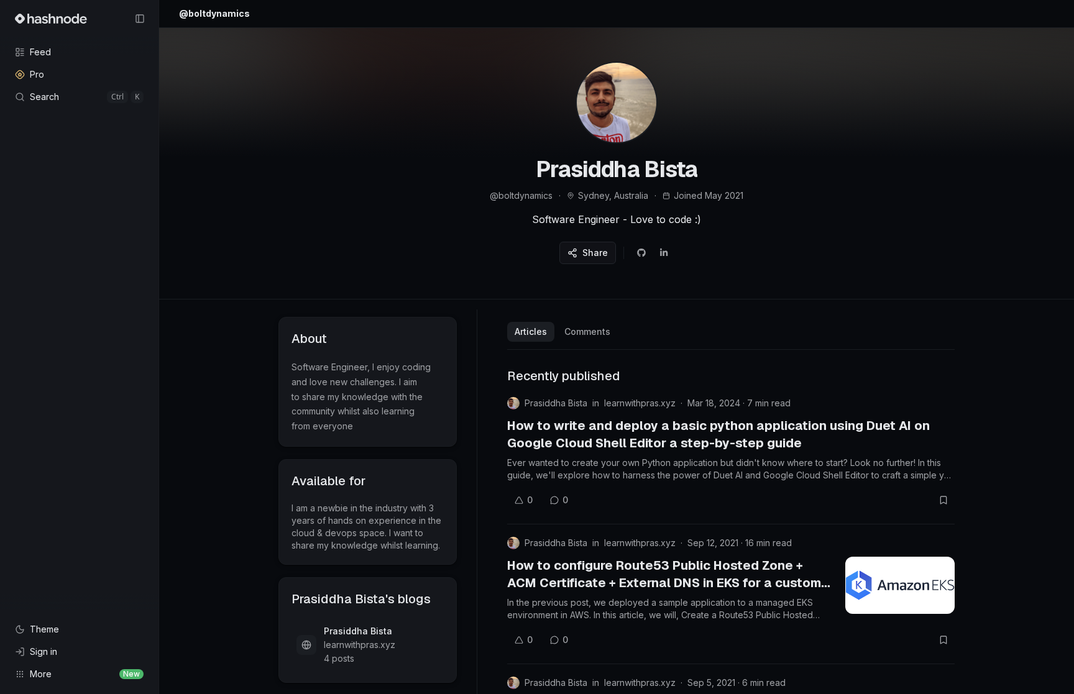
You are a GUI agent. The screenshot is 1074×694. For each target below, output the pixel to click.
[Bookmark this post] (943, 500)
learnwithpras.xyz (640, 403)
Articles (531, 331)
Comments (587, 331)
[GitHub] (641, 253)
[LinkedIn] (664, 253)
